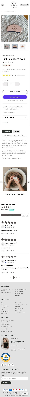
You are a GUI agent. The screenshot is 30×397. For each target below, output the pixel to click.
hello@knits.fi (6, 324)
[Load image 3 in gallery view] (22, 46)
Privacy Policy (4, 307)
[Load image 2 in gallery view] (14, 46)
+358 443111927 (7, 326)
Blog (2, 303)
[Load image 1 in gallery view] (7, 46)
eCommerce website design (11, 395)
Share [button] (6, 122)
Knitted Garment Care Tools (14, 194)
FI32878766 (6, 331)
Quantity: (6, 80)
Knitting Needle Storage (21, 289)
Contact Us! (4, 305)
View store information (9, 112)
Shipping (14, 69)
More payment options (15, 100)
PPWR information (19, 312)
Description (7, 131)
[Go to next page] (19, 277)
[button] (2, 5)
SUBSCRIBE (6, 382)
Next (28, 182)
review (17, 131)
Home (2, 12)
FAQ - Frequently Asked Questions (21, 305)
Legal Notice (4, 313)
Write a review (11, 215)
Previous (1, 182)
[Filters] (23, 215)
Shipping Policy (5, 311)
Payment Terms (5, 309)
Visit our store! (19, 310)
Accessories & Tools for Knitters (7, 289)
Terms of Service (19, 308)
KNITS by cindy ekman (12, 392)
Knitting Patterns (19, 293)
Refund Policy (18, 303)
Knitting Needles (19, 291)
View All (17, 295)
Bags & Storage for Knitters (6, 293)
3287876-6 (5, 329)
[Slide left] (1, 47)
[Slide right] (28, 47)
